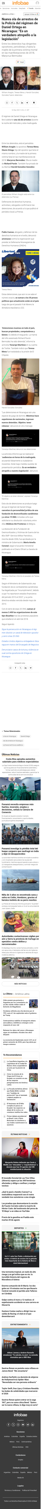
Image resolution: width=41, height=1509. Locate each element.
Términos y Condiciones (12, 1490)
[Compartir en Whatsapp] (7, 102)
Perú (17, 1442)
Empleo (20, 1460)
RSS (27, 1447)
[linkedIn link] (32, 1424)
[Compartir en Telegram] (27, 102)
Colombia (14, 1436)
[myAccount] (37, 3)
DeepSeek (20, 8)
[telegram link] (28, 1424)
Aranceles (12, 8)
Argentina (7, 1472)
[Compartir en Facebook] (12, 102)
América (7, 1436)
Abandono (36, 8)
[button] (3, 3)
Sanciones (4, 8)
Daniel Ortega (25, 736)
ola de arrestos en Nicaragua (13, 741)
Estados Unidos (31, 1436)
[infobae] (20, 3)
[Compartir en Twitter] (17, 102)
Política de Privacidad (29, 1490)
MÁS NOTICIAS (20, 984)
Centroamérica (26, 1442)
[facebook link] (8, 1424)
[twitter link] (13, 1424)
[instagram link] (18, 1424)
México (12, 1442)
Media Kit (20, 1478)
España (22, 1436)
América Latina (8, 14)
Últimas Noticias (17, 1447)
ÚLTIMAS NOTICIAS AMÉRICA (13, 745)
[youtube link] (23, 1424)
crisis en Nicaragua (9, 736)
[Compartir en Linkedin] (22, 102)
